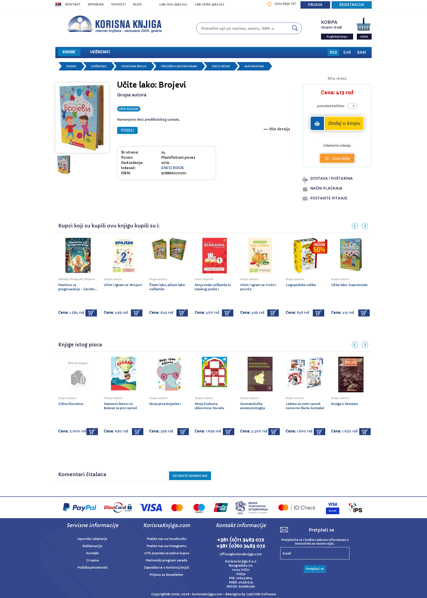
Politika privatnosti (92, 567)
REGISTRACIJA (351, 5)
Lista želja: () (285, 3)
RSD (333, 52)
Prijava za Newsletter (166, 575)
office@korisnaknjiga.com (240, 554)
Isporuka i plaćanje (92, 539)
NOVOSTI (118, 4)
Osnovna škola (133, 66)
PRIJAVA (315, 5)
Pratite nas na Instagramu (167, 546)
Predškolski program (179, 66)
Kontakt (72, 4)
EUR (347, 52)
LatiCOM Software (261, 594)
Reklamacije (92, 546)
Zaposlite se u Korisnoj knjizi (166, 567)
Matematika (254, 66)
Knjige (71, 66)
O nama (92, 560)
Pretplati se (315, 569)
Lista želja (340, 158)
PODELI (127, 130)
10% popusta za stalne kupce (166, 553)
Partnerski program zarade (166, 560)
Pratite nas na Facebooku (166, 539)
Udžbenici (99, 66)
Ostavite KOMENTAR (190, 476)
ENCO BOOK (221, 66)
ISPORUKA (96, 4)
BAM (361, 52)
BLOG (137, 4)
